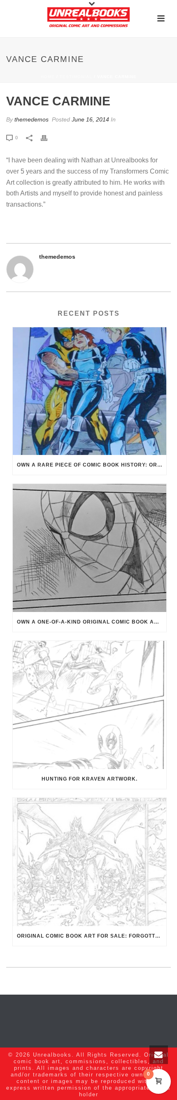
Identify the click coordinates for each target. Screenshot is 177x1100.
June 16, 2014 (90, 119)
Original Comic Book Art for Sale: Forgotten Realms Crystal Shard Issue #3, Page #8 (91, 936)
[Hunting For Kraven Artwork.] (89, 705)
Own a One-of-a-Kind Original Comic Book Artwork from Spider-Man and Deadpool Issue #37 (91, 622)
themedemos (31, 119)
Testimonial (76, 76)
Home (48, 76)
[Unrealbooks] (88, 18)
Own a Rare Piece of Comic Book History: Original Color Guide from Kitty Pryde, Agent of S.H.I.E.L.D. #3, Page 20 (91, 465)
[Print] (48, 137)
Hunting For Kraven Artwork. (89, 779)
